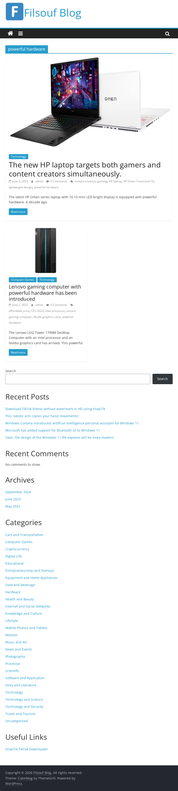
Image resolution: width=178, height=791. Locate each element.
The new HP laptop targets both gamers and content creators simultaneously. (85, 169)
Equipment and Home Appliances (31, 577)
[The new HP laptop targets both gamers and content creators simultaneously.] (89, 59)
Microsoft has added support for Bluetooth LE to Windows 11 (52, 430)
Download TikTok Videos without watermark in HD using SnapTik (55, 409)
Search (10, 371)
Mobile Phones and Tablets (26, 628)
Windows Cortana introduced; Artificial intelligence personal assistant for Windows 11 (72, 423)
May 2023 (12, 506)
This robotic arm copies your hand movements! (42, 416)
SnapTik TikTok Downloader (26, 749)
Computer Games (22, 280)
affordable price (19, 311)
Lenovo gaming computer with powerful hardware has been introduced (45, 292)
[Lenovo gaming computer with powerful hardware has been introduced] (46, 230)
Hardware (13, 592)
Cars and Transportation (24, 534)
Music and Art (16, 642)
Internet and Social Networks (27, 606)
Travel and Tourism (20, 714)
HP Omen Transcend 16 (138, 181)
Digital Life (13, 556)
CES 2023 (37, 311)
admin (39, 181)
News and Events (18, 649)
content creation (84, 181)
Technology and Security (24, 706)
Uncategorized (16, 721)
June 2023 (13, 499)
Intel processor (55, 311)
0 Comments (58, 181)
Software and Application (24, 678)
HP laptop (115, 181)
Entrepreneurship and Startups (29, 570)
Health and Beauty (19, 599)
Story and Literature (20, 685)
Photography (15, 656)
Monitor (11, 635)
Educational (14, 563)
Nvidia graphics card (47, 317)
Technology (18, 156)
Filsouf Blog (52, 12)
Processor (12, 663)
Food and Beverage (20, 585)
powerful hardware (46, 187)
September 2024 (18, 492)
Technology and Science (24, 699)
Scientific (12, 671)
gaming (102, 181)
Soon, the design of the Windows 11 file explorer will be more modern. (60, 437)
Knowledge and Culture (23, 613)
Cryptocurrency (17, 549)
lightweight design (20, 187)
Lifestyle (11, 620)
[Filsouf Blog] (10, 33)
